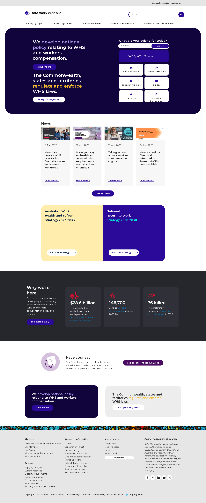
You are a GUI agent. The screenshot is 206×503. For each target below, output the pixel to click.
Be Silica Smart (131, 71)
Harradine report (73, 460)
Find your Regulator (49, 99)
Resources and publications (159, 23)
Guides (156, 85)
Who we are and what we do (39, 453)
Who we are (44, 66)
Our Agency (30, 450)
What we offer (32, 483)
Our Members (32, 447)
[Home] (75, 13)
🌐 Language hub (134, 494)
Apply (181, 14)
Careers (29, 463)
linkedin (158, 477)
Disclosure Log (72, 450)
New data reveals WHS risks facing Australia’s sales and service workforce (55, 160)
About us (29, 439)
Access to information (76, 439)
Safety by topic (34, 23)
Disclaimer (42, 494)
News (107, 450)
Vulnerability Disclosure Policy (108, 494)
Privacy (86, 494)
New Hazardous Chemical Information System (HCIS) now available (150, 158)
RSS (169, 477)
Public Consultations (75, 469)
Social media (57, 494)
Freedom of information (76, 453)
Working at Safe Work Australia (40, 486)
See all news (103, 193)
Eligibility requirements (36, 474)
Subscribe (164, 3)
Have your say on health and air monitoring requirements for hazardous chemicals (85, 160)
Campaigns (110, 443)
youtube (164, 477)
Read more (52, 180)
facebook (147, 477)
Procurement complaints (77, 466)
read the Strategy (59, 252)
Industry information (156, 99)
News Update (111, 453)
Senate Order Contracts (76, 472)
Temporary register (34, 480)
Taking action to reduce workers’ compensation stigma (118, 157)
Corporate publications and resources (43, 443)
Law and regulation (61, 23)
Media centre (176, 3)
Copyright (29, 494)
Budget (68, 443)
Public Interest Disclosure (77, 463)
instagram (152, 477)
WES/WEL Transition (143, 56)
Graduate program (34, 477)
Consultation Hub (73, 447)
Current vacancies (33, 471)
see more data (39, 321)
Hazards (131, 98)
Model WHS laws (156, 71)
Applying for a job (33, 467)
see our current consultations (143, 362)
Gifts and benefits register (78, 456)
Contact (155, 3)
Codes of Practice (131, 85)
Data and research (91, 23)
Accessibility (73, 494)
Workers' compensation (122, 23)
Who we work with (34, 456)
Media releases (112, 447)
